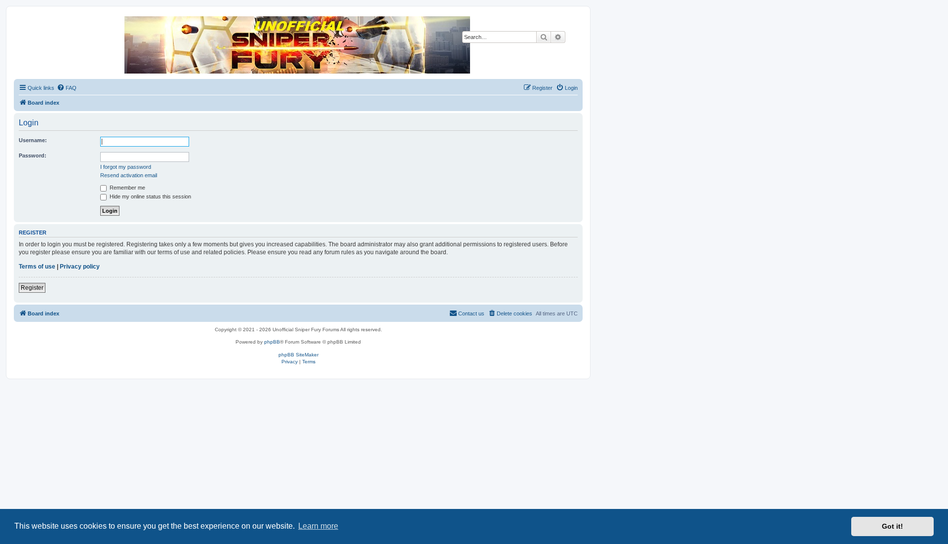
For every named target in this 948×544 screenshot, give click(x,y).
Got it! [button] (892, 526)
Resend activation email (128, 175)
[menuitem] (67, 88)
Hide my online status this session (149, 196)
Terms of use (37, 266)
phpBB (272, 342)
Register (32, 287)
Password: (32, 155)
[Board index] (297, 45)
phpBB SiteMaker (298, 354)
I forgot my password (125, 167)
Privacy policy (80, 266)
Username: (33, 140)
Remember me (126, 188)
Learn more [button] (318, 526)
